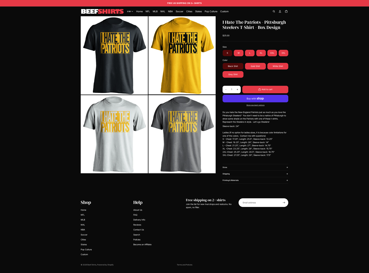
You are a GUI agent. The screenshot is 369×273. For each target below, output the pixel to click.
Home (83, 210)
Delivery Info (139, 220)
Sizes (225, 167)
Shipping (226, 174)
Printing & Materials (231, 180)
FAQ (135, 215)
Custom (84, 254)
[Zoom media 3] (114, 134)
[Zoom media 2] (182, 55)
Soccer (84, 234)
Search (136, 234)
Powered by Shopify (105, 265)
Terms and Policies (184, 265)
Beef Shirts (91, 265)
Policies (136, 239)
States (84, 244)
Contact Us (138, 229)
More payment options (255, 105)
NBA (83, 229)
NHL (83, 224)
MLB (83, 220)
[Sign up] (284, 203)
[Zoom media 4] (182, 134)
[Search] (274, 11)
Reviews (137, 224)
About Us (137, 210)
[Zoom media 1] (114, 55)
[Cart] (286, 11)
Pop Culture (86, 249)
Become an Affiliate (142, 244)
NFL (83, 215)
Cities (83, 239)
